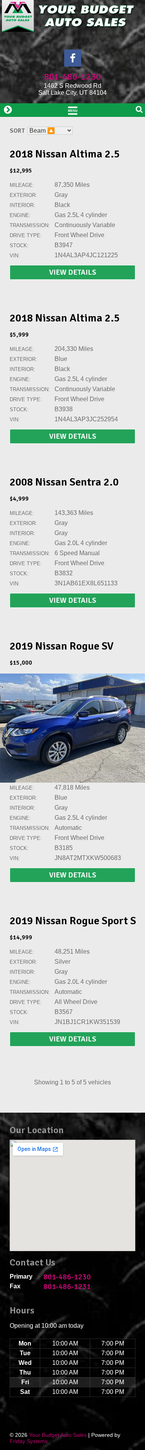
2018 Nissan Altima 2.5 (65, 154)
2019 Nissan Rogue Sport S (73, 920)
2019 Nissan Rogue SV (62, 646)
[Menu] (72, 109)
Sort (17, 131)
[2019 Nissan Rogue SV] (72, 780)
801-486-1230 (72, 76)
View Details (72, 272)
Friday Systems (29, 1441)
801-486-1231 (67, 1286)
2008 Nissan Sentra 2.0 (64, 482)
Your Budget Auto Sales (58, 1435)
